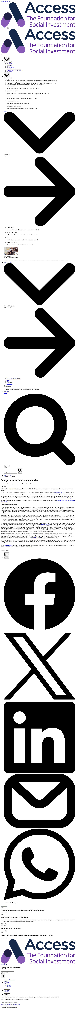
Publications (9, 382)
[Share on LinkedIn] (39, 772)
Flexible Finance (45, 524)
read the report (8, 545)
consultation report (36, 537)
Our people (9, 65)
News (8, 380)
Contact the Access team (9, 979)
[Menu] (8, 28)
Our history (9, 71)
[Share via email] (39, 827)
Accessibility (7, 989)
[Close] (1, 54)
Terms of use (7, 990)
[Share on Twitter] (39, 701)
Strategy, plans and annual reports (14, 70)
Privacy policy (7, 982)
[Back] (4, 62)
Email (2, 970)
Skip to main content (5, 1)
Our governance (10, 67)
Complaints (6, 991)
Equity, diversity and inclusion (14, 69)
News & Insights (7, 475)
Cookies (6, 994)
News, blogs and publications (13, 378)
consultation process (59, 492)
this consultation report (66, 497)
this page (30, 546)
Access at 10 (9, 384)
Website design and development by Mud (10, 1004)
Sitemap (5, 981)
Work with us (7, 993)
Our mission (9, 63)
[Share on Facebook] (39, 629)
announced (12, 488)
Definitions (6, 983)
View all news (4, 906)
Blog (8, 381)
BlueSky (9, 986)
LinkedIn (9, 985)
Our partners (9, 66)
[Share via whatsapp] (39, 899)
